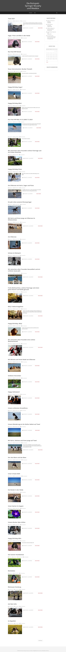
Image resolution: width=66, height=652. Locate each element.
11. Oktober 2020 (17, 410)
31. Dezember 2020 (17, 273)
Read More (37, 41)
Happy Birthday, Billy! (15, 323)
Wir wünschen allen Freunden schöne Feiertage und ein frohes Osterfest (24, 151)
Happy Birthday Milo (14, 538)
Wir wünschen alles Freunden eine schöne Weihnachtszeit (21, 340)
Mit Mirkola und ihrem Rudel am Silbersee (21, 359)
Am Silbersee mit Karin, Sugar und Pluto (21, 185)
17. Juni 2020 (17, 606)
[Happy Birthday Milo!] (14, 111)
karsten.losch (11, 71)
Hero (35, 12)
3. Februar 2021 (16, 239)
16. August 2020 (16, 524)
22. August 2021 (16, 89)
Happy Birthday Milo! (15, 103)
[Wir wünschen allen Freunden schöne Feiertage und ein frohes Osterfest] (15, 160)
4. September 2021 (17, 54)
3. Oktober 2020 (16, 426)
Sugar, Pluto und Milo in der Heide (19, 35)
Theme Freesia (39, 650)
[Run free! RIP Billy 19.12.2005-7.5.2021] (14, 127)
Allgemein (29, 41)
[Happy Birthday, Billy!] (14, 331)
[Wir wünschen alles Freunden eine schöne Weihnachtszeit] (15, 350)
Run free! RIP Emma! (14, 52)
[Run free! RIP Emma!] (14, 60)
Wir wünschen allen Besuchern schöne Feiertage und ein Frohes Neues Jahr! (51, 36)
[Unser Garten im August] (14, 514)
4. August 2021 (16, 105)
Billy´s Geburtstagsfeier (15, 306)
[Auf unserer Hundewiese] (14, 562)
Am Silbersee (12, 237)
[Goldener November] (14, 383)
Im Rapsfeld (12, 621)
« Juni (47, 62)
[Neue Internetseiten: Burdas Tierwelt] (14, 78)
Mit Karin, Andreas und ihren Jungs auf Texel (22, 440)
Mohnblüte (11, 571)
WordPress (47, 650)
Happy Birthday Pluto (15, 169)
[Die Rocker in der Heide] (14, 498)
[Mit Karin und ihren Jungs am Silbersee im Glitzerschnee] (15, 228)
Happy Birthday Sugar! (15, 87)
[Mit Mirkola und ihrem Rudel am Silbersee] (14, 367)
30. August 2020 (16, 492)
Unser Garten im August (15, 506)
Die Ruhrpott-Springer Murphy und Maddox (33, 5)
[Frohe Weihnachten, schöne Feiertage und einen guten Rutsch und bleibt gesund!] (15, 298)
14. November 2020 (17, 378)
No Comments (24, 54)
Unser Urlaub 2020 (14, 474)
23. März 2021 (16, 171)
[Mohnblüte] (14, 579)
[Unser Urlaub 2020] (14, 481)
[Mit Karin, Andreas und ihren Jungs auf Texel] (15, 449)
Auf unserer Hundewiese (16, 554)
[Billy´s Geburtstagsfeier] (15, 315)
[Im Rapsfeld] (15, 629)
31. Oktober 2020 (17, 394)
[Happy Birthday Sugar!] (14, 95)
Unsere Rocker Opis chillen (16, 522)
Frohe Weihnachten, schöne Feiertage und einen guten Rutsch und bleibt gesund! (23, 288)
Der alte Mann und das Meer (17, 457)
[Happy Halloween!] (14, 400)
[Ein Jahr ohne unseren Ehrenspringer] (14, 210)
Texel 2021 (11, 18)
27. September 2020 (17, 442)
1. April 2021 (16, 154)
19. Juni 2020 (17, 589)
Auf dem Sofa (12, 604)
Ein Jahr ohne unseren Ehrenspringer (20, 202)
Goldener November (14, 376)
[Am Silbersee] (14, 245)
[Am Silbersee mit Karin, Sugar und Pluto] (14, 193)
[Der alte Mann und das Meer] (14, 465)
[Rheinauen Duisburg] (15, 595)
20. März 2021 (16, 187)
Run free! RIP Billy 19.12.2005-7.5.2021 (20, 119)
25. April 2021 (16, 136)
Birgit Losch (11, 54)
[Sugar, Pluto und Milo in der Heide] (14, 43)
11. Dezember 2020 (17, 343)
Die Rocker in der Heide (15, 490)
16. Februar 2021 (16, 204)
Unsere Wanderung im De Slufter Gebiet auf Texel (24, 424)
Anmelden (30, 12)
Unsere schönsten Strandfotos (18, 408)
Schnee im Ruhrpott (14, 253)
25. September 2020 (17, 459)
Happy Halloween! (14, 392)
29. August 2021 (17, 71)
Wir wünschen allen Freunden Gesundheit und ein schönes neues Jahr (24, 270)
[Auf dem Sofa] (15, 612)
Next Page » (40, 640)
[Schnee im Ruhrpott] (14, 261)
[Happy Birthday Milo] (14, 546)
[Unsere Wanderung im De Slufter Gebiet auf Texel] (14, 432)
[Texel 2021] (15, 27)
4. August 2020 (16, 540)
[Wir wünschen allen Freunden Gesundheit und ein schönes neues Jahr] (15, 279)
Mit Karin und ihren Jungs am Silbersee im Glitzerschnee (21, 219)
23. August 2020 (16, 508)
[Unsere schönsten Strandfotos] (14, 416)
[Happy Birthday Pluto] (14, 177)
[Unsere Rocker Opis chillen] (14, 530)
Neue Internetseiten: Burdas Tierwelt (20, 69)
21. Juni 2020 (16, 573)
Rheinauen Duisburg (14, 587)
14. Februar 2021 (16, 222)
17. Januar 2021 (16, 255)
